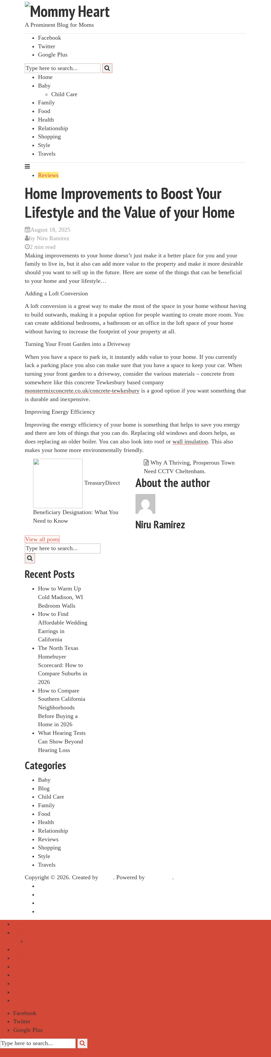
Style (44, 145)
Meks (106, 877)
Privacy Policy (55, 902)
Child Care (64, 94)
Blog (44, 788)
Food (44, 111)
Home (45, 77)
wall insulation (190, 441)
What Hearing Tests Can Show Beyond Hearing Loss (62, 741)
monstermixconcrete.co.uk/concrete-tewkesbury (82, 390)
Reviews (48, 175)
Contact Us (51, 911)
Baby (44, 85)
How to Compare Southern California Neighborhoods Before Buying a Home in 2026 (61, 707)
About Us (49, 894)
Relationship (53, 128)
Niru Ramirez (53, 238)
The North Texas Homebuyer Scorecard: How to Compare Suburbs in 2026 (62, 665)
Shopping (49, 136)
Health (46, 119)
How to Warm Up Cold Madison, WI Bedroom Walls (60, 597)
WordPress (159, 877)
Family (46, 102)
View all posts (42, 539)
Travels (47, 153)
